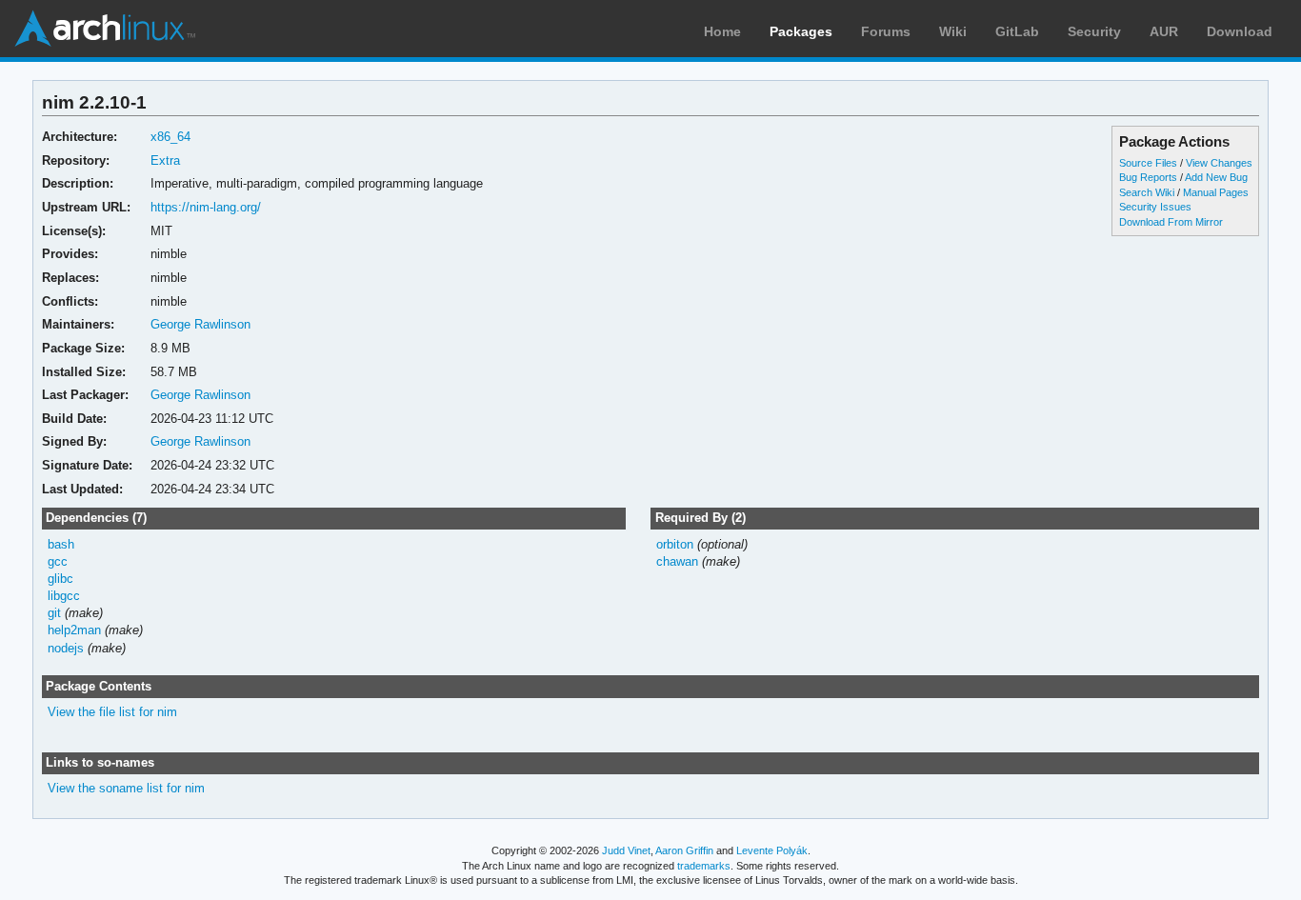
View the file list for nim (112, 712)
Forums (886, 31)
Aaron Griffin (684, 850)
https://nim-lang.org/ (205, 207)
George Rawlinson (200, 324)
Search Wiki (1146, 192)
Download (1239, 31)
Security (1094, 31)
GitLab (1017, 31)
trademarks (704, 865)
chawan (677, 561)
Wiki (953, 31)
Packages (801, 31)
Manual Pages (1216, 192)
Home (722, 31)
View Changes (1219, 163)
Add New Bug (1216, 177)
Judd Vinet (626, 850)
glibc (60, 578)
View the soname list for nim (126, 788)
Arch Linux (104, 29)
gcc (58, 561)
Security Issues (1155, 206)
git (54, 613)
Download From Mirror (1171, 222)
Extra (165, 160)
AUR (1164, 31)
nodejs (66, 648)
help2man (74, 630)
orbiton (674, 544)
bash (61, 544)
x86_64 (170, 137)
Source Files (1148, 163)
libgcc (64, 596)
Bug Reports (1148, 177)
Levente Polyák (772, 850)
